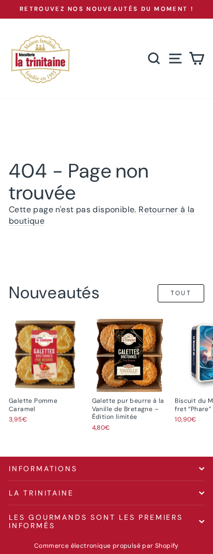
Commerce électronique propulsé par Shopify (106, 546)
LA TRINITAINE (41, 493)
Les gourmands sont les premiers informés (96, 521)
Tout (181, 293)
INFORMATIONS (43, 468)
